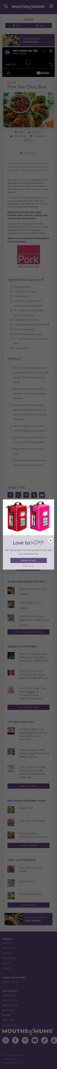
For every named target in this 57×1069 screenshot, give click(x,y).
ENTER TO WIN (28, 560)
